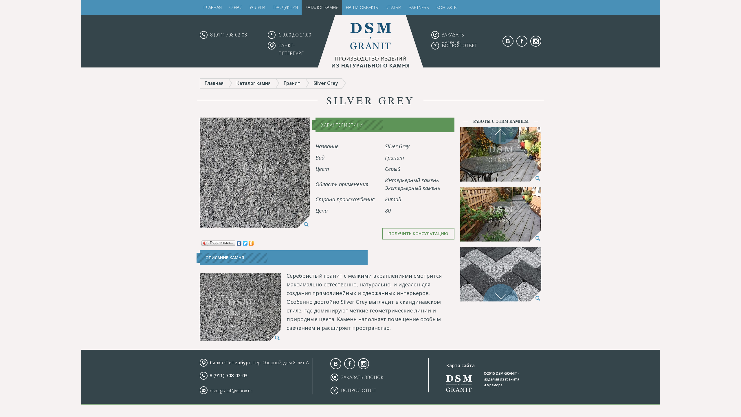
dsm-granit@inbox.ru (231, 390)
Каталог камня (321, 7)
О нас (235, 7)
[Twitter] (245, 241)
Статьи (393, 7)
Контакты (447, 7)
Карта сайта (460, 365)
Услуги (257, 7)
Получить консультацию (418, 233)
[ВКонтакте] (239, 241)
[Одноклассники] (251, 241)
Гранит (292, 83)
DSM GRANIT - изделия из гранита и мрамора (501, 379)
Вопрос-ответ (459, 45)
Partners (419, 7)
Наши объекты (362, 7)
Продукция (285, 7)
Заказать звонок (362, 377)
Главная (212, 7)
